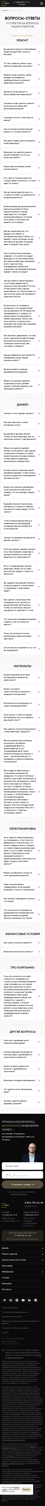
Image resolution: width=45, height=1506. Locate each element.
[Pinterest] (16, 1300)
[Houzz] (29, 1300)
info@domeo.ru (31, 1206)
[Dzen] (35, 1300)
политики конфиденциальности (13, 1463)
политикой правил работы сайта (13, 1440)
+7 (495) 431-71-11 (21, 2)
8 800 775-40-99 (34, 1202)
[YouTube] (23, 1300)
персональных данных (19, 1194)
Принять (26, 1489)
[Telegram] (4, 1300)
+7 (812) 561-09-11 (31, 1215)
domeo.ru (10, 1456)
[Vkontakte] (10, 1300)
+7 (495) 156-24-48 (22, 1235)
